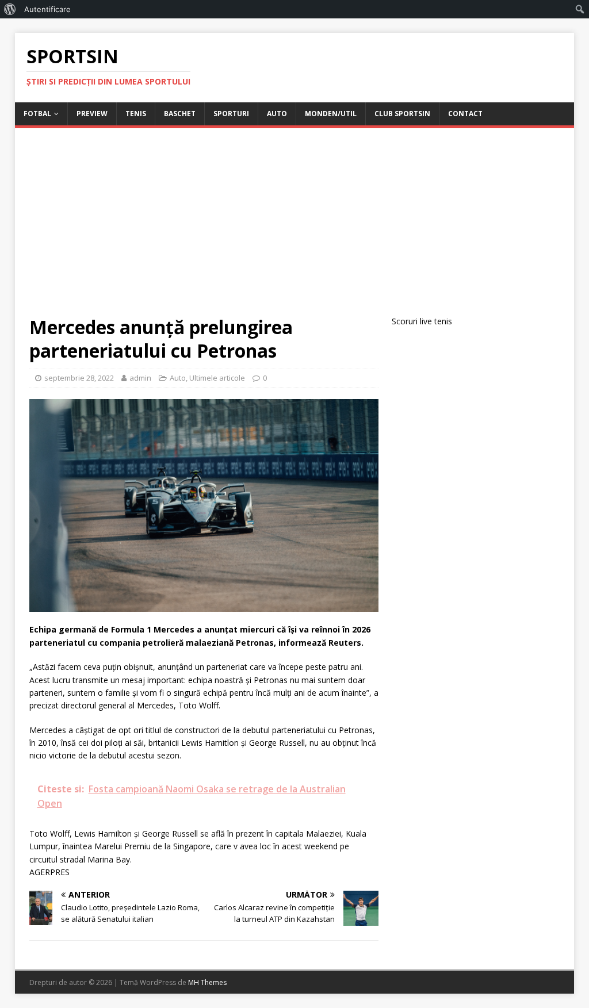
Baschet (180, 113)
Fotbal (37, 113)
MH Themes (207, 982)
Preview (92, 113)
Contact (465, 113)
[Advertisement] (294, 228)
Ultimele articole (217, 378)
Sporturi (231, 113)
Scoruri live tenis (422, 321)
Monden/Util (331, 113)
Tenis (135, 113)
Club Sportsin (402, 113)
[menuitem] (10, 9)
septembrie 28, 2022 (79, 378)
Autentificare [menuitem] (47, 9)
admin (140, 378)
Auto (277, 113)
